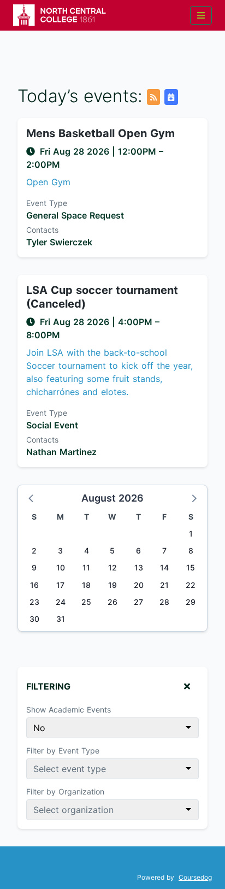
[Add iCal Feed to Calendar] (170, 97)
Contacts (42, 229)
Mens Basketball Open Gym (100, 133)
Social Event (52, 425)
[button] (31, 498)
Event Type (46, 203)
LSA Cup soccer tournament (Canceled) (102, 297)
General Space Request (75, 215)
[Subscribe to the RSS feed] (153, 97)
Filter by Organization (65, 791)
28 (164, 602)
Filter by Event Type (62, 750)
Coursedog (195, 877)
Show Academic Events (68, 709)
